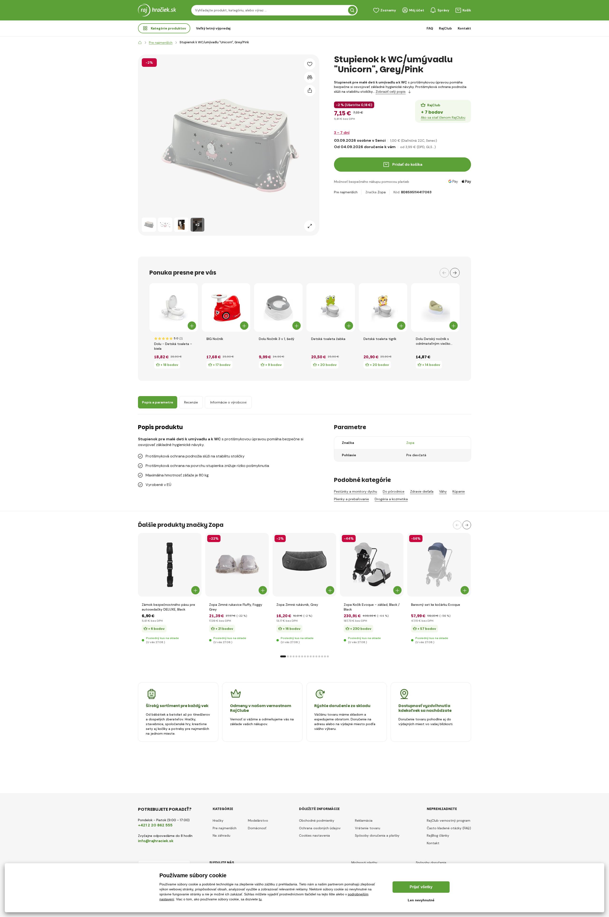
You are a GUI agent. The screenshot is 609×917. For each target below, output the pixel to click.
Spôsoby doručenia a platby (377, 835)
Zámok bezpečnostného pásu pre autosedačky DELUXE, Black (168, 606)
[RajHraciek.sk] (140, 42)
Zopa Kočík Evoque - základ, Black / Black (372, 606)
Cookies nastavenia (314, 835)
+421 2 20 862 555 (155, 825)
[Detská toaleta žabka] (330, 307)
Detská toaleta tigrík (379, 339)
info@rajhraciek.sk (155, 840)
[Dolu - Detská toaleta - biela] (173, 307)
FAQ (430, 28)
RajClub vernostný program (448, 820)
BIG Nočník (214, 339)
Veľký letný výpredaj (213, 28)
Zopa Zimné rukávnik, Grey (297, 604)
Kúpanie (458, 491)
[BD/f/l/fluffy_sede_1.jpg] (237, 565)
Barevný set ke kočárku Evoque (435, 604)
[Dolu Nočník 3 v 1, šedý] (278, 307)
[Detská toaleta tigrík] (383, 307)
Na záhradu (221, 835)
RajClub (445, 28)
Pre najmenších (346, 192)
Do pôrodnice (393, 491)
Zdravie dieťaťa (421, 491)
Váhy (443, 491)
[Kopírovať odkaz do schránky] (309, 90)
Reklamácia (364, 820)
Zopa (382, 192)
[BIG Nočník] (226, 307)
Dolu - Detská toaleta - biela (173, 346)
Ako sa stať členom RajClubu (443, 117)
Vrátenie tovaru (367, 828)
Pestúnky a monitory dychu (355, 491)
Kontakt (464, 28)
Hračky (218, 820)
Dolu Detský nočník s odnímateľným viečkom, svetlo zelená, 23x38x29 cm (435, 341)
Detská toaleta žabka (328, 339)
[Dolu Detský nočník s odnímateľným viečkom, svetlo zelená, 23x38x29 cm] (435, 307)
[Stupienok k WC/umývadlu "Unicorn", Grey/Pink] (149, 225)
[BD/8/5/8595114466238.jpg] (169, 565)
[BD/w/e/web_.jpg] (371, 565)
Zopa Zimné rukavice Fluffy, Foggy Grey (235, 606)
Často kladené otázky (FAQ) (449, 828)
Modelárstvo (258, 820)
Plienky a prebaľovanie (351, 499)
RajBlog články (438, 835)
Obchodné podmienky (316, 820)
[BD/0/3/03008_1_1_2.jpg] (304, 565)
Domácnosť (257, 828)
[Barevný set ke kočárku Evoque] (439, 565)
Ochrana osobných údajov (320, 828)
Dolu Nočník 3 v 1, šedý (276, 339)
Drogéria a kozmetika (391, 499)
